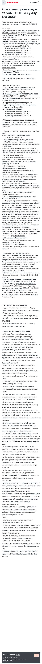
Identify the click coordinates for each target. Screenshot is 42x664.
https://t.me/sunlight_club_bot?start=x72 (16, 74)
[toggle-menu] (4, 2)
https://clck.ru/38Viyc (9, 33)
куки (18, 655)
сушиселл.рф (31, 33)
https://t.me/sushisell (9, 68)
